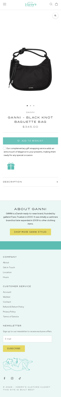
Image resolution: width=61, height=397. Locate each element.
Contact (7, 302)
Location (7, 272)
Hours (6, 277)
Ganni (30, 112)
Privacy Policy (9, 311)
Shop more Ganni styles (30, 232)
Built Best (27, 390)
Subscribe (14, 348)
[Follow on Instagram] (12, 378)
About (6, 262)
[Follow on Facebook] (4, 378)
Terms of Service (11, 316)
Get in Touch (9, 267)
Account (7, 292)
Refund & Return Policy (13, 307)
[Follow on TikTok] (19, 378)
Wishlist (6, 297)
